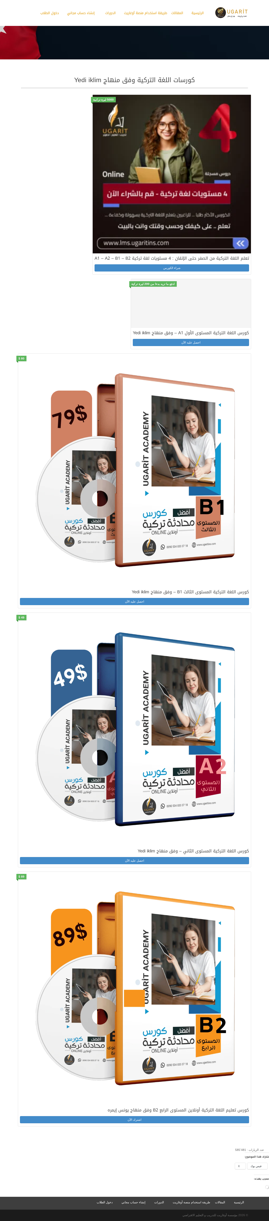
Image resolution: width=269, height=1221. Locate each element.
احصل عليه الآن (190, 342)
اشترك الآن (134, 1119)
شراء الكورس (172, 268)
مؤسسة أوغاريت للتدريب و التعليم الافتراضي (209, 1215)
